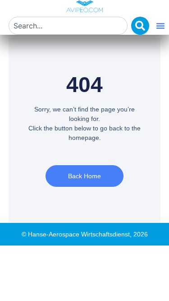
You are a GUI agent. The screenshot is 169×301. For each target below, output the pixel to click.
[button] (160, 25)
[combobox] (68, 26)
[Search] (140, 26)
